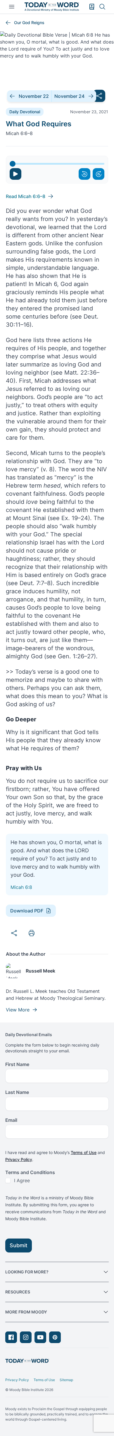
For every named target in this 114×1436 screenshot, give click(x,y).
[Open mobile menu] (11, 6)
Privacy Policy (18, 1159)
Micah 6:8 (21, 887)
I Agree (22, 1180)
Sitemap (66, 1380)
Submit (18, 1245)
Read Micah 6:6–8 (25, 196)
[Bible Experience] (91, 6)
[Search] (102, 6)
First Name (17, 1064)
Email (11, 1120)
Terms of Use (83, 1152)
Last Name (17, 1092)
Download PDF (26, 911)
